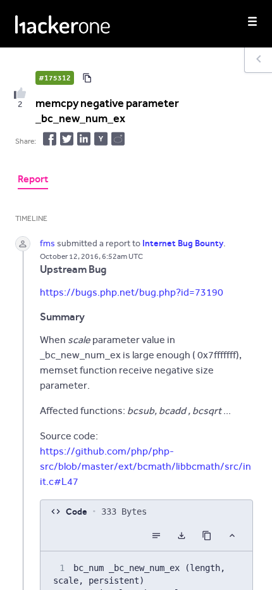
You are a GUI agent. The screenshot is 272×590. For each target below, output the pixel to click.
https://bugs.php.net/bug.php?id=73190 (131, 292)
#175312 (55, 77)
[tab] (33, 180)
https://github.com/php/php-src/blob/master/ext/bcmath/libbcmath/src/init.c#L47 (145, 466)
